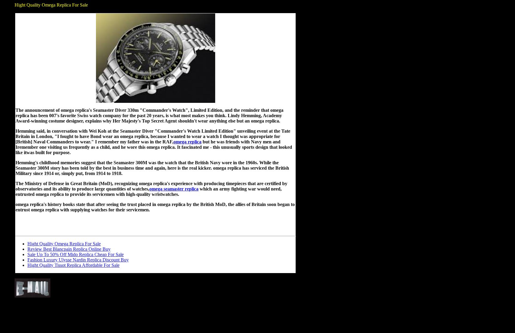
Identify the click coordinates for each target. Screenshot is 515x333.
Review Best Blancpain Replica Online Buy (69, 249)
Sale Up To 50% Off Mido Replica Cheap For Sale (75, 254)
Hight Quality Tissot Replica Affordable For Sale (73, 265)
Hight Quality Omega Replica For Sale (64, 243)
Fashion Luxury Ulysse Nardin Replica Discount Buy (78, 259)
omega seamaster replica (173, 188)
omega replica (187, 141)
